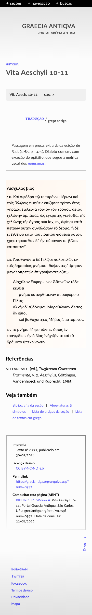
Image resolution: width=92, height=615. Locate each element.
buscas (66, 3)
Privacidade (20, 597)
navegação (41, 3)
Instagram (19, 569)
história (12, 64)
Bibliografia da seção (28, 405)
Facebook (19, 583)
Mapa (15, 604)
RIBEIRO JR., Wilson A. (33, 500)
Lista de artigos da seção (50, 411)
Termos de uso (22, 590)
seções (16, 3)
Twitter (17, 576)
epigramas (36, 163)
